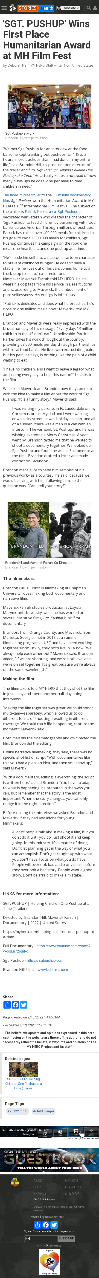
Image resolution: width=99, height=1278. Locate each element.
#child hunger (43, 1111)
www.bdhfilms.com (53, 969)
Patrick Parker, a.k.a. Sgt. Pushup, (51, 211)
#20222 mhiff (17, 1111)
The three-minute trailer (22, 195)
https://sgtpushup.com (45, 960)
